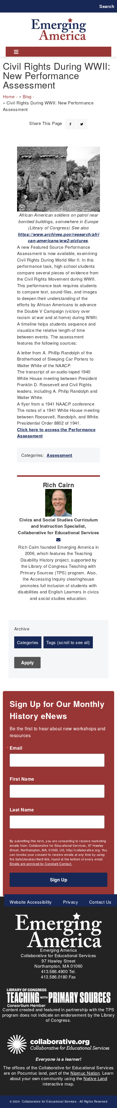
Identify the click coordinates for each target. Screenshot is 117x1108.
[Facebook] (70, 121)
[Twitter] (81, 121)
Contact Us (100, 902)
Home (9, 96)
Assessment (59, 455)
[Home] (58, 18)
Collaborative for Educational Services (49, 1101)
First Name (22, 779)
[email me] (58, 539)
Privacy (70, 902)
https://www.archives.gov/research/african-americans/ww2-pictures (58, 237)
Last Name (22, 809)
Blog (27, 96)
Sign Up (58, 879)
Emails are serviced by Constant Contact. (41, 863)
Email (16, 748)
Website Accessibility (31, 902)
